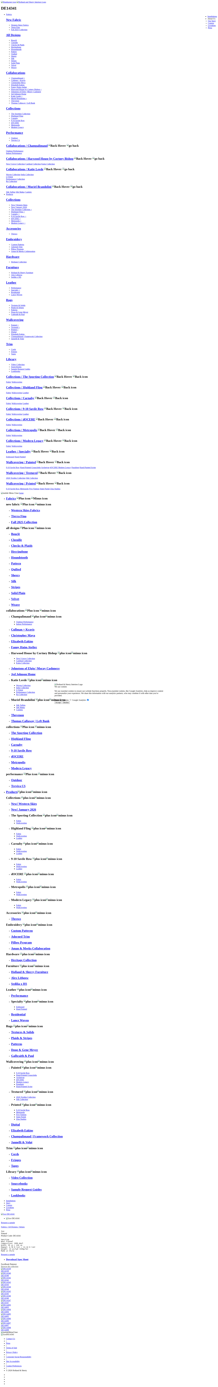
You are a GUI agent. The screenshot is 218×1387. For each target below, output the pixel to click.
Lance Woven (16, 295)
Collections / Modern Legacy (24, 440)
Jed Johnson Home (18, 94)
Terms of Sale (11, 1348)
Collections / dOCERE (20, 419)
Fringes (14, 352)
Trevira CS (15, 140)
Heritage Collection (19, 262)
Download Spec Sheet (17, 1259)
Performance (14, 132)
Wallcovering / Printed (21, 483)
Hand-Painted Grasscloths (30, 467)
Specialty (15, 290)
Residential (15, 292)
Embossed (10, 457)
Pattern (14, 52)
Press (210, 28)
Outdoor (14, 138)
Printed (14, 330)
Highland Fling (17, 116)
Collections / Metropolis (21, 430)
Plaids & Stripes (17, 308)
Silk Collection (32, 478)
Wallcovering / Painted (21, 462)
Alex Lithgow (16, 275)
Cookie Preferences (14, 1366)
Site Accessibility (13, 1361)
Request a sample (8, 1223)
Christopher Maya (18, 83)
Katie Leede (16, 96)
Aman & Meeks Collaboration (23, 251)
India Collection (27, 174)
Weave (14, 67)
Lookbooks (15, 371)
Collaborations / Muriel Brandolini (28, 186)
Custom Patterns (17, 244)
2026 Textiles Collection (15, 478)
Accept (58, 702)
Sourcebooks (16, 367)
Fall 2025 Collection (19, 30)
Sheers (13, 56)
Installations (212, 16)
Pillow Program (17, 249)
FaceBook (5, 1264)
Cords (13, 349)
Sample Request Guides (20, 369)
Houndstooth (16, 49)
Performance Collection (15, 179)
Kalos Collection (48, 164)
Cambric (28, 192)
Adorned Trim (16, 247)
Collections (13, 108)
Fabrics (9, 14)
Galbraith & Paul (18, 314)
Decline (66, 702)
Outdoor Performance (14, 151)
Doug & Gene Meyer (19, 312)
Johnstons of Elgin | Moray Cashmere (26, 92)
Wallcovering (14, 319)
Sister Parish (45, 489)
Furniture (12, 267)
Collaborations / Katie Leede (24, 169)
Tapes (13, 354)
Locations (212, 25)
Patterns (14, 310)
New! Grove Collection (15, 164)
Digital (14, 332)
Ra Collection (11, 181)
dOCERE (15, 123)
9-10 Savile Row (18, 120)
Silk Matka (20, 192)
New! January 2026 (19, 207)
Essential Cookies (61, 700)
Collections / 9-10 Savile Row (25, 408)
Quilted (14, 54)
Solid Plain (15, 63)
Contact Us (10, 1339)
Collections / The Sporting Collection (30, 376)
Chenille (14, 43)
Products (9, 194)
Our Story (212, 21)
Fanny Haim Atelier (19, 87)
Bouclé (14, 40)
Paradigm (75, 467)
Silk (12, 58)
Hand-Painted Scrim (88, 467)
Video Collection (18, 364)
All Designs (13, 35)
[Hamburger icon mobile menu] (8, 2)
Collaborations (15, 72)
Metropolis (15, 125)
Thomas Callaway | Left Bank (23, 103)
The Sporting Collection (20, 114)
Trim (9, 344)
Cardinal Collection (33, 164)
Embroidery (14, 239)
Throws (14, 234)
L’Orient (9, 177)
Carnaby (14, 118)
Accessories (13, 228)
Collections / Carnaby (20, 398)
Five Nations (34, 489)
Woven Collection (13, 174)
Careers (211, 23)
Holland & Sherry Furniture (22, 273)
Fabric (8, 382)
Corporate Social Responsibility (18, 1357)
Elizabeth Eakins (17, 85)
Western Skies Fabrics (20, 25)
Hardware (12, 256)
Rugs (9, 300)
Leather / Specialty (18, 451)
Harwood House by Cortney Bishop (26, 89)
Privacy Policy (12, 1352)
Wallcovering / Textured (22, 473)
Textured (15, 327)
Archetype (45, 467)
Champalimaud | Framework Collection (27, 336)
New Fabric (13, 19)
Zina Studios (55, 489)
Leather (11, 282)
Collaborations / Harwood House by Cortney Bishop (39, 158)
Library (11, 359)
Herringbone (16, 47)
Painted (15, 325)
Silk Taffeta (10, 192)
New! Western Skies (19, 205)
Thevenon (15, 101)
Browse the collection (9, 1266)
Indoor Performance (14, 153)
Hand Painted (20, 457)
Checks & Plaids (17, 45)
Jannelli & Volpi (17, 339)
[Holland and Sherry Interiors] (31, 2)
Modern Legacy (17, 127)
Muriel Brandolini (19, 98)
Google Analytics (79, 700)
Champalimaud (18, 78)
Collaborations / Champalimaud (27, 145)
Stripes (14, 61)
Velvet (13, 65)
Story (8, 1203)
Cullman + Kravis (18, 80)
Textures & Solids (18, 305)
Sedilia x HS (16, 277)
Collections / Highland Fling (24, 387)
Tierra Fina (15, 27)
